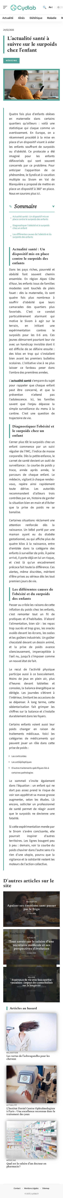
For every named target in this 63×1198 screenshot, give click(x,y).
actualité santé (21, 381)
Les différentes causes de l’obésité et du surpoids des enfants (32, 236)
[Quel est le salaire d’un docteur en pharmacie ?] (31, 1139)
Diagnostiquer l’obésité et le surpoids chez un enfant (31, 227)
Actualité (31, 938)
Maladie (31, 977)
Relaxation (31, 902)
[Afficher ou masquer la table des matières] (46, 207)
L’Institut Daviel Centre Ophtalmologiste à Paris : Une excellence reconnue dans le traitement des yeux (30, 1111)
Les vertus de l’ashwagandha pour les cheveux (28, 1057)
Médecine (11, 60)
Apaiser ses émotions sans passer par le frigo (31, 907)
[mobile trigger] (6, 7)
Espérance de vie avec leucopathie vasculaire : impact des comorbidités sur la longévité (31, 982)
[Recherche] (44, 7)
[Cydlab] (23, 7)
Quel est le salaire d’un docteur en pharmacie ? (26, 1165)
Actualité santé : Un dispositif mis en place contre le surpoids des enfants (31, 218)
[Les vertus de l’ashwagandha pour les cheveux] (31, 1032)
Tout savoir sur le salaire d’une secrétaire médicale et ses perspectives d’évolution (31, 945)
